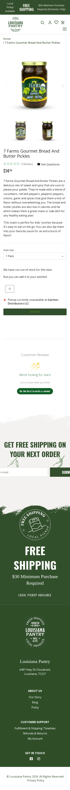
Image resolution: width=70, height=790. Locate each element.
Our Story (35, 697)
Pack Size (8, 250)
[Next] (62, 85)
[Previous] (7, 85)
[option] (35, 85)
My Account (35, 738)
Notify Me (35, 311)
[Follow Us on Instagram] (38, 758)
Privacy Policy (35, 780)
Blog (35, 702)
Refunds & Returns (35, 733)
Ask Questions (50, 164)
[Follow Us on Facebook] (31, 758)
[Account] (50, 22)
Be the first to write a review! (35, 391)
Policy (35, 707)
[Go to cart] (63, 22)
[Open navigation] (65, 29)
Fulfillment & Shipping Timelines (35, 728)
